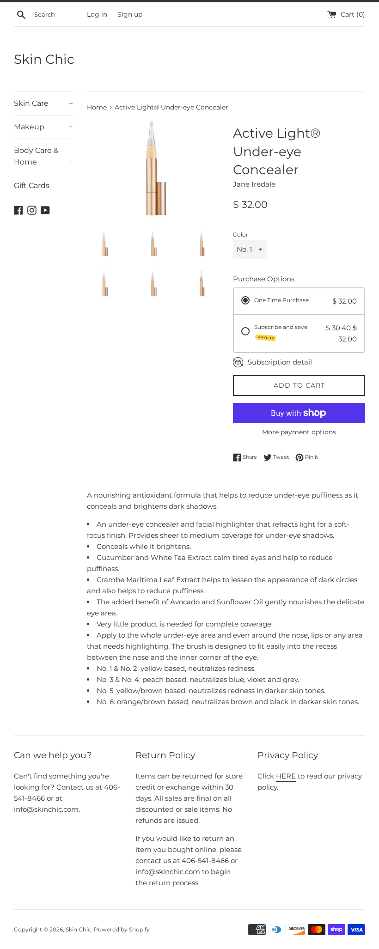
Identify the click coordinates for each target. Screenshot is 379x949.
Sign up (129, 14)
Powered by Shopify (122, 929)
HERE (286, 776)
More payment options (299, 432)
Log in (97, 14)
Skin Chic (44, 59)
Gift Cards (31, 185)
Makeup (43, 126)
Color (240, 234)
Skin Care (43, 103)
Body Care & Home (43, 156)
